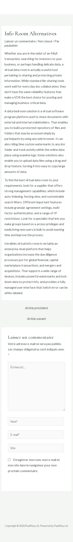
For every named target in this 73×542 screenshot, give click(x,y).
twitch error (51, 287)
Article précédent (36, 308)
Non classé (45, 41)
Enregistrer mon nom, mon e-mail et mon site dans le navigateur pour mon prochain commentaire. (34, 465)
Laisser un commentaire (20, 41)
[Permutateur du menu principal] (64, 7)
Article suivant (36, 318)
